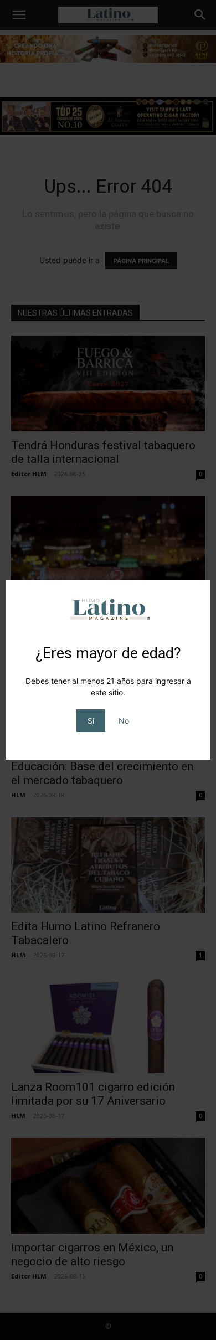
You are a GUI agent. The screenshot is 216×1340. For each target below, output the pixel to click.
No (124, 720)
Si (91, 720)
